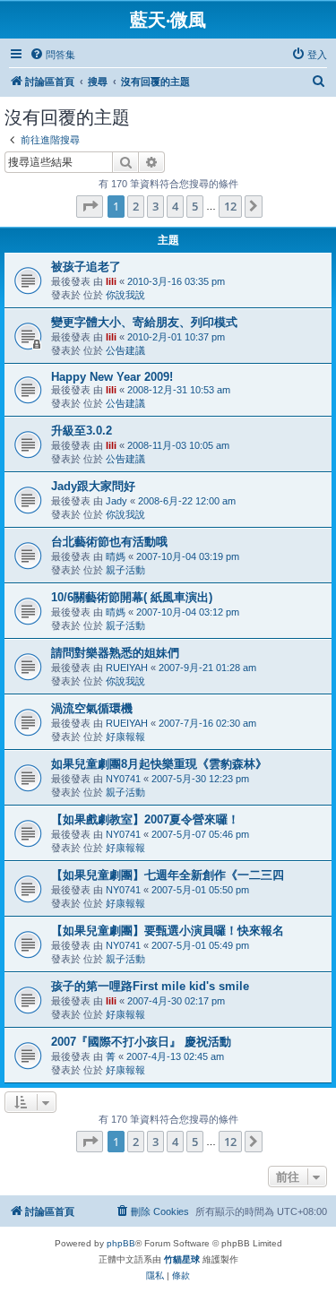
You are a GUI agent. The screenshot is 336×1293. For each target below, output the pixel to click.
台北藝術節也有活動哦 (109, 541)
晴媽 (115, 556)
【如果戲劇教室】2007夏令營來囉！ (145, 819)
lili (111, 281)
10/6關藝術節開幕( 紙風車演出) (131, 597)
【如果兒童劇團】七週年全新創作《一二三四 (167, 875)
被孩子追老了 (86, 266)
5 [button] (195, 206)
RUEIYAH (127, 667)
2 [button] (136, 206)
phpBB (121, 1243)
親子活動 (125, 570)
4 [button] (175, 206)
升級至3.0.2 (81, 430)
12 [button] (230, 206)
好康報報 (125, 736)
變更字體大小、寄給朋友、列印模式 (144, 322)
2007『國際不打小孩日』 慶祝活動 (141, 1041)
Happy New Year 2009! (112, 377)
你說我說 (125, 294)
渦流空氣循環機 (92, 708)
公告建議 (125, 350)
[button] (89, 206)
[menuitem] (52, 54)
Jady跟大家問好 (93, 486)
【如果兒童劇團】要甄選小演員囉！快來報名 (167, 930)
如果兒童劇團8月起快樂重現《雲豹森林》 (159, 764)
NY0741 (123, 778)
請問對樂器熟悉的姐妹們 (115, 652)
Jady (116, 501)
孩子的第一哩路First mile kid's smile (150, 986)
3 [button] (155, 206)
